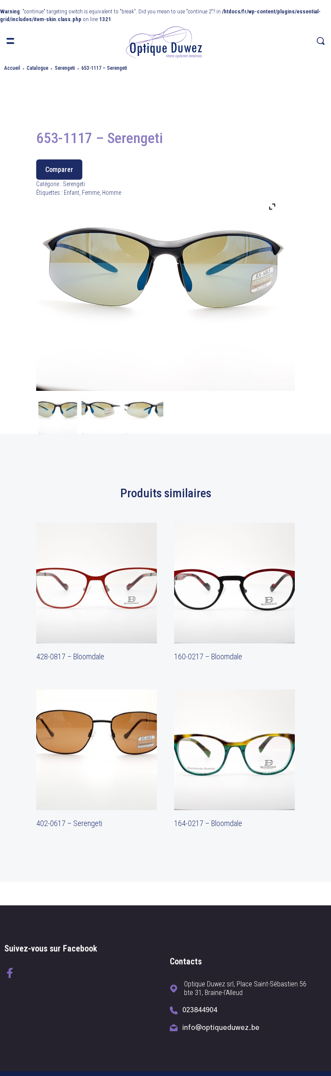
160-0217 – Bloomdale (208, 656)
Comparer (59, 169)
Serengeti (65, 68)
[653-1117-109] (100, 414)
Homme (111, 192)
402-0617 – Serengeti (69, 823)
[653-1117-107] (57, 414)
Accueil (12, 68)
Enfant (71, 192)
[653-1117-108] (144, 414)
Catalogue (37, 68)
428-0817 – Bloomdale (70, 656)
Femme (91, 192)
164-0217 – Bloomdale (208, 823)
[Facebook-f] (9, 973)
